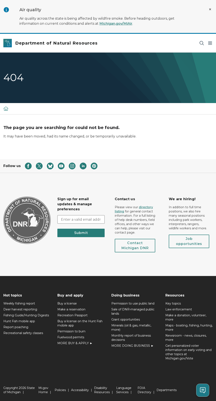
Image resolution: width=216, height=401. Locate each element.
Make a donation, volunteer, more (185, 317)
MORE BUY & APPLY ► (75, 343)
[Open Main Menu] (210, 43)
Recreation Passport (72, 315)
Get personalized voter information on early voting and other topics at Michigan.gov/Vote (188, 352)
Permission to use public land (132, 303)
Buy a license (67, 303)
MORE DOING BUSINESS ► (132, 346)
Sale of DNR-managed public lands (132, 311)
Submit (81, 233)
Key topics (173, 303)
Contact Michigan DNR (135, 245)
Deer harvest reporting (20, 309)
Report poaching (15, 327)
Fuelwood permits (70, 337)
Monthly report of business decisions (131, 338)
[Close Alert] (210, 9)
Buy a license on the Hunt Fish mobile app (80, 323)
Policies (60, 390)
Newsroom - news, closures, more (186, 338)
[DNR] (5, 108)
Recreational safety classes (23, 333)
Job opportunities (189, 241)
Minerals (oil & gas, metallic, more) (131, 328)
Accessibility (80, 390)
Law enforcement (178, 309)
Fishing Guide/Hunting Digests (26, 315)
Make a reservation (71, 309)
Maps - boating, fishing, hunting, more (189, 328)
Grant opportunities (125, 319)
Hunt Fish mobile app (19, 321)
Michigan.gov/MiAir (115, 24)
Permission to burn (71, 331)
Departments (167, 390)
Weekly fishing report (19, 303)
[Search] (201, 43)
